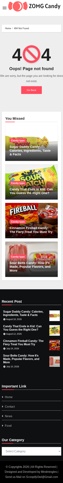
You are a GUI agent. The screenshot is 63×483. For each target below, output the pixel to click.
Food (8, 425)
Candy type (18, 140)
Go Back (31, 90)
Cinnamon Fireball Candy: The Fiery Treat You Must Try (31, 230)
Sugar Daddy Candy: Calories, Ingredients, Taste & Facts (30, 150)
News (8, 416)
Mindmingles (49, 471)
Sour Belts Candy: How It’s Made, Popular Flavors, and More (30, 266)
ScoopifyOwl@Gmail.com (42, 476)
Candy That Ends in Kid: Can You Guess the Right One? (31, 191)
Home (9, 397)
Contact (10, 406)
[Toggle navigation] (4, 8)
